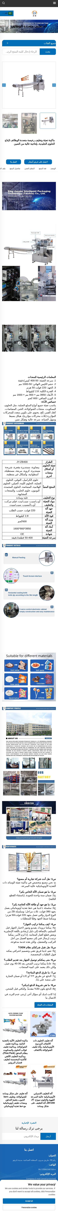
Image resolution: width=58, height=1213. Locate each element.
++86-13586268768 (47, 1169)
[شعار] (34, 13)
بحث (47, 51)
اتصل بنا (13, 162)
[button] (4, 85)
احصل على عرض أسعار (38, 162)
